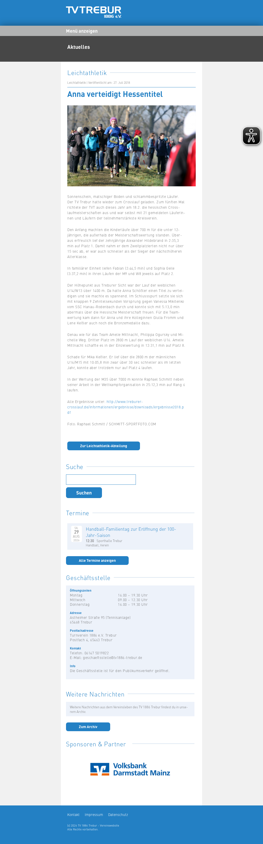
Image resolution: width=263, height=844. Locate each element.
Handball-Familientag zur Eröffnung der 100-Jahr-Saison (131, 532)
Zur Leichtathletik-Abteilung (103, 445)
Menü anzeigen (82, 30)
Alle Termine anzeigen (97, 560)
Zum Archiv (88, 726)
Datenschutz (118, 814)
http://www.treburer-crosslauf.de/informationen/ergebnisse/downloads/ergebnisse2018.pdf (125, 407)
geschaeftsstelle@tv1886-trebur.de (112, 657)
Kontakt (73, 814)
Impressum (94, 814)
